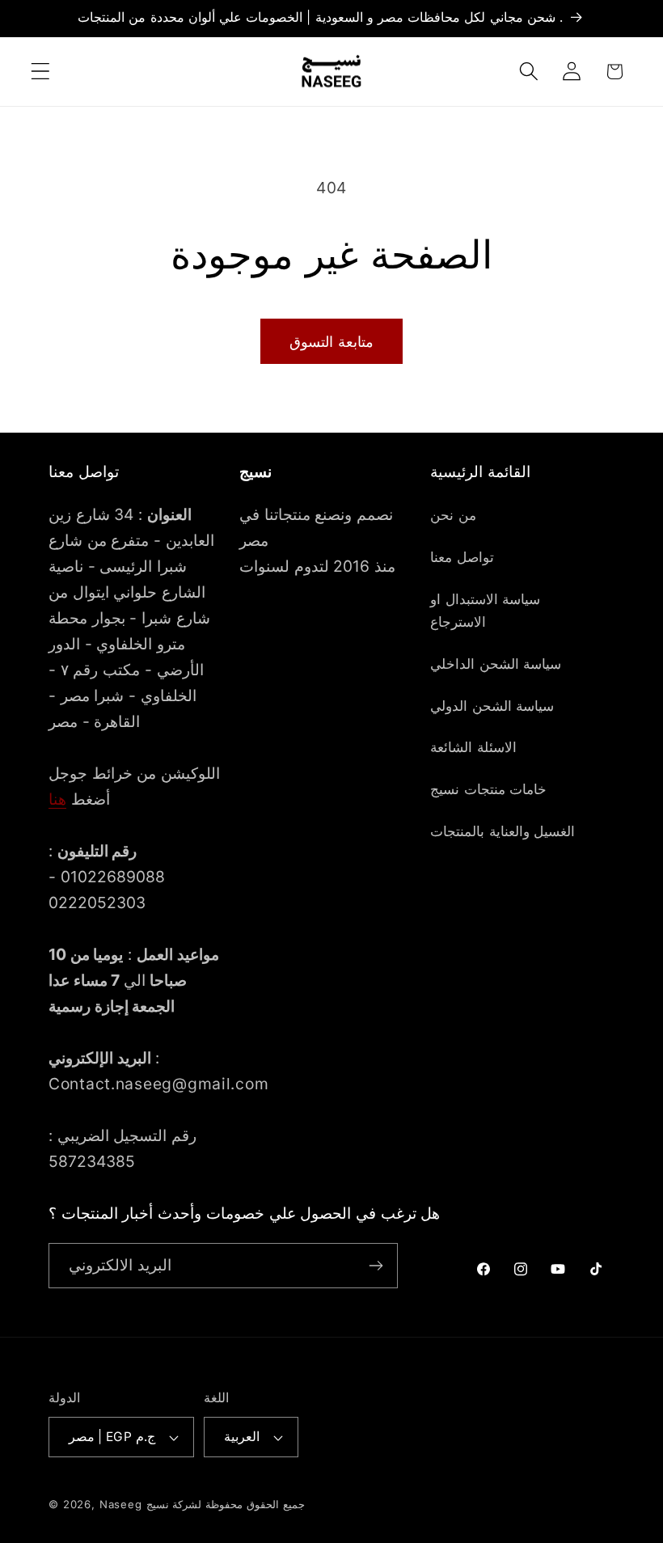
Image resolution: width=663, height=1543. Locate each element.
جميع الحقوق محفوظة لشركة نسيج (225, 1504)
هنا (57, 799)
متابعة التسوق (331, 341)
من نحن (453, 515)
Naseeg (120, 1504)
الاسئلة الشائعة (473, 747)
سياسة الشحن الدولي (492, 706)
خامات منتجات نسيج (488, 789)
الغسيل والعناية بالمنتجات (502, 831)
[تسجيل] (375, 1265)
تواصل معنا (462, 557)
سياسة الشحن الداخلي (495, 664)
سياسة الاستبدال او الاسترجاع (485, 610)
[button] (40, 71)
